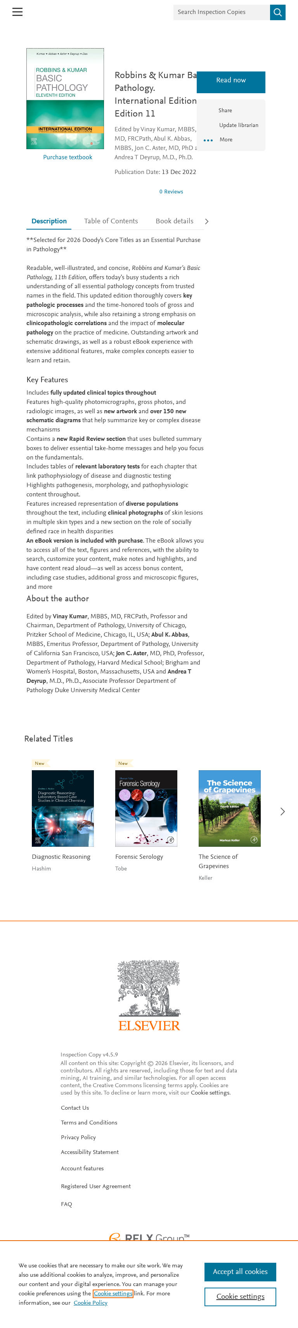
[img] (133, 192)
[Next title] (280, 807)
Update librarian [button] (238, 126)
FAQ (66, 1204)
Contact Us (75, 1108)
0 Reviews (171, 192)
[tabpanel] (115, 465)
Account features (82, 1169)
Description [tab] (49, 221)
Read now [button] (231, 80)
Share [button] (225, 111)
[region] (149, 1284)
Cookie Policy (90, 1303)
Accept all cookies (240, 1272)
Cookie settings (210, 1093)
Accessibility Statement (90, 1152)
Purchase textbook (67, 158)
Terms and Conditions (89, 1123)
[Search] (278, 12)
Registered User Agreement (96, 1187)
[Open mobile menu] (17, 12)
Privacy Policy (78, 1138)
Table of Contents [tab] (111, 221)
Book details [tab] (175, 221)
